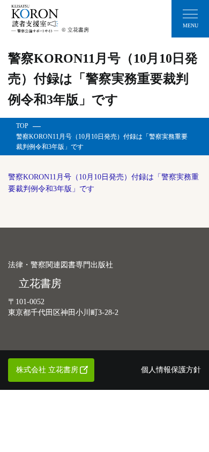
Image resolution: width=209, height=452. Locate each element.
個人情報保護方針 (171, 370)
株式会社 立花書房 (47, 370)
